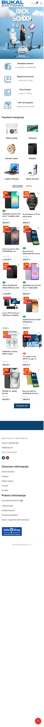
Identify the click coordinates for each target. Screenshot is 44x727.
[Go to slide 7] (28, 56)
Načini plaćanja (8, 472)
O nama (5, 486)
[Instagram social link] (7, 457)
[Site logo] (13, 3)
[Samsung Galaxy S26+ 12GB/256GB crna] (11, 236)
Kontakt (5, 490)
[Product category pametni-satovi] (11, 151)
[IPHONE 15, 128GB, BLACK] (11, 378)
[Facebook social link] (3, 457)
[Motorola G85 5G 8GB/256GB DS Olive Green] (32, 378)
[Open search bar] (32, 3)
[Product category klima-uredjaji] (11, 131)
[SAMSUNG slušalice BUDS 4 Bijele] (11, 340)
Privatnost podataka (10, 515)
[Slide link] (22, 32)
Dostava (5, 476)
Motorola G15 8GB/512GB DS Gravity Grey (31, 253)
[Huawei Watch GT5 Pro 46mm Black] (32, 201)
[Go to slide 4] (22, 56)
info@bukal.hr (7, 448)
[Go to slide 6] (26, 56)
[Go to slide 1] (15, 56)
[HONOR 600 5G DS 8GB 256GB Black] (32, 307)
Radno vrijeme (7, 481)
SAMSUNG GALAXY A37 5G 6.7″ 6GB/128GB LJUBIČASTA (32, 287)
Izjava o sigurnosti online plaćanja (15, 520)
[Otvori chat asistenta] (36, 721)
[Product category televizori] (32, 131)
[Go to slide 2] (17, 56)
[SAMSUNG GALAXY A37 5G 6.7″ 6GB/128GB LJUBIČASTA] (32, 273)
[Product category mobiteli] (32, 151)
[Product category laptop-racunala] (11, 171)
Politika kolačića (8, 510)
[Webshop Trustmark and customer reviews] (12, 531)
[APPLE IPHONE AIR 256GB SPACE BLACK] (11, 273)
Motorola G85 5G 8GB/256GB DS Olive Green (30, 393)
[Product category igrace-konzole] (32, 171)
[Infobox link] (20, 66)
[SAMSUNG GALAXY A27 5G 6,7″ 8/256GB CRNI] (11, 201)
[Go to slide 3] (19, 56)
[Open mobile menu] (41, 3)
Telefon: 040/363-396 (10, 443)
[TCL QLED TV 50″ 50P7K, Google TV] (32, 342)
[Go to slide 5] (24, 56)
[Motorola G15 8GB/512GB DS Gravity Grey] (32, 237)
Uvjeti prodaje (7, 506)
